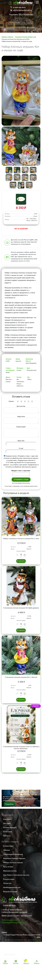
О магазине (7, 832)
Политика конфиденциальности (14, 922)
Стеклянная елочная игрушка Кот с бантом (21, 677)
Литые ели (7, 883)
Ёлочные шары (8, 879)
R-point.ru (37, 940)
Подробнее (9, 804)
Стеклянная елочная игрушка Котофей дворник (21, 608)
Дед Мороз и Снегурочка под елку (16, 875)
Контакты (7, 836)
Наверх (4, 932)
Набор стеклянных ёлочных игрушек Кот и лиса (21, 538)
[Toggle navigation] (37, 2)
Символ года (8, 846)
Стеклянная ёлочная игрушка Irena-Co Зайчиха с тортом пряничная (21, 747)
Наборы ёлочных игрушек (13, 862)
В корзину (21, 561)
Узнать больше (9, 954)
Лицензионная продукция (13, 854)
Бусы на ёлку (8, 867)
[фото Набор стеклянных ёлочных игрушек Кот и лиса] (21, 516)
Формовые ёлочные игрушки (14, 858)
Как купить (7, 819)
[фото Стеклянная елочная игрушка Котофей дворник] (21, 585)
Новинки (6, 850)
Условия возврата (9, 827)
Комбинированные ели (11, 887)
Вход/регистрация (10, 891)
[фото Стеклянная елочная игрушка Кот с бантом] (21, 655)
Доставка (6, 823)
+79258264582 (27, 14)
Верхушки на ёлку (10, 871)
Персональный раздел (10, 920)
